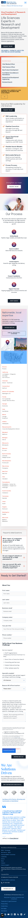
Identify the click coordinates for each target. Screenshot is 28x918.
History (3, 858)
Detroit (4, 439)
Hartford (4, 388)
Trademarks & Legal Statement (9, 901)
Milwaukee (5, 521)
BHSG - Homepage (5, 850)
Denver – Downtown (7, 382)
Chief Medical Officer (8, 64)
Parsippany (5, 468)
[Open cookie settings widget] (2, 915)
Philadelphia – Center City (8, 484)
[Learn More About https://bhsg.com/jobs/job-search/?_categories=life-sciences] (4, 96)
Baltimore (4, 434)
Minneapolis (5, 445)
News (2, 860)
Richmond (4, 509)
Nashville (4, 498)
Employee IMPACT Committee (8, 854)
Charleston (5, 492)
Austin (4, 503)
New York (4, 473)
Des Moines (5, 411)
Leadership (4, 856)
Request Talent (8, 46)
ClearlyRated (14, 838)
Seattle (4, 514)
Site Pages (4, 908)
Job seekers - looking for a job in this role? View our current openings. (12, 51)
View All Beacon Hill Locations (14, 333)
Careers (3, 863)
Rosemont (5, 418)
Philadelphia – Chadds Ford (9, 485)
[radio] (14, 654)
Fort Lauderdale (6, 399)
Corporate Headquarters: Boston (11, 429)
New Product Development (10, 70)
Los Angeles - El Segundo (9, 374)
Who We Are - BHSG (6, 852)
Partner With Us (9, 327)
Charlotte (4, 455)
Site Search (4, 910)
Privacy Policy (4, 903)
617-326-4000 (6, 882)
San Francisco (6, 377)
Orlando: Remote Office (8, 400)
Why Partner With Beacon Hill (12, 784)
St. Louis (4, 450)
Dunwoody (5, 406)
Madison (4, 519)
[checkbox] (14, 660)
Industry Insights (5, 865)
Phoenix (4, 368)
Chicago (4, 416)
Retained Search (7, 82)
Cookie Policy (4, 906)
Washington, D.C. (6, 393)
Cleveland (4, 479)
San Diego (5, 375)
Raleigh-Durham (6, 457)
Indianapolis (5, 423)
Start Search (14, 300)
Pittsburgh (5, 487)
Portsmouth (5, 462)
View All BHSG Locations (8, 880)
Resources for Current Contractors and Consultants (14, 898)
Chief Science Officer (8, 67)
